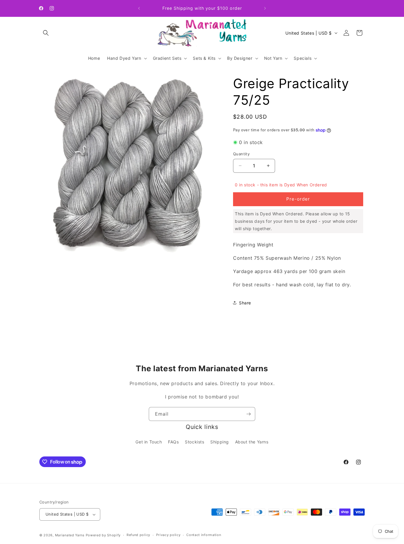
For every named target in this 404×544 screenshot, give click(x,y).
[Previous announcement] (139, 8)
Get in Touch (148, 441)
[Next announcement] (265, 8)
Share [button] (245, 302)
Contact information (203, 535)
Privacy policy (168, 535)
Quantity (241, 153)
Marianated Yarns (70, 535)
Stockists (194, 441)
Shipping (219, 441)
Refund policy (138, 535)
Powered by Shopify (103, 535)
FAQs (173, 441)
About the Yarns (252, 441)
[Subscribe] (248, 414)
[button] (45, 32)
